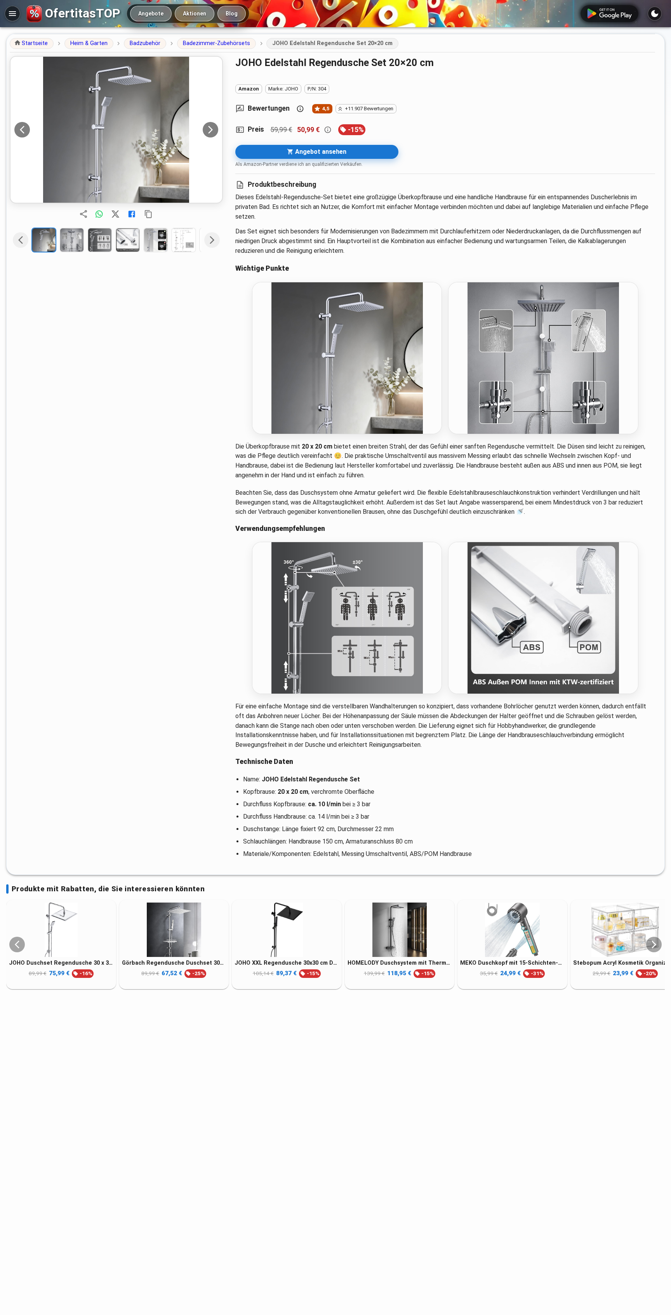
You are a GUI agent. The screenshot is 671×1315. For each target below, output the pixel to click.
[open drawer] (12, 13)
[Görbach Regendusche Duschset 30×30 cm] (174, 930)
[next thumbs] (212, 240)
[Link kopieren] (148, 214)
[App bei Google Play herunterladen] (609, 13)
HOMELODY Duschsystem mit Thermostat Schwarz (400, 963)
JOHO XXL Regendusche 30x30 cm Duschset (287, 963)
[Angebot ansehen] (116, 130)
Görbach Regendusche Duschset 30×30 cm (174, 963)
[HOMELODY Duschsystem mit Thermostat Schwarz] (400, 930)
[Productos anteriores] (17, 944)
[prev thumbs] (20, 240)
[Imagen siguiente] (210, 129)
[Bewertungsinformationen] (300, 109)
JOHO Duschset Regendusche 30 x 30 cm (61, 963)
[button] (32, 43)
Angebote (150, 13)
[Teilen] (83, 214)
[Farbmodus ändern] (655, 14)
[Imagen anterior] (22, 129)
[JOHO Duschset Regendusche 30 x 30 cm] (61, 930)
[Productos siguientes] (654, 944)
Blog (232, 13)
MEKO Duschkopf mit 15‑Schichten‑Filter (512, 963)
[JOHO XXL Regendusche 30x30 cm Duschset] (287, 930)
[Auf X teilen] (115, 214)
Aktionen (194, 13)
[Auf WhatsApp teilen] (99, 214)
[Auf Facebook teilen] (131, 214)
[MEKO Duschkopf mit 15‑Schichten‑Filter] (512, 930)
